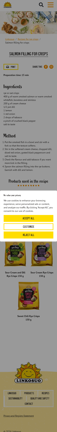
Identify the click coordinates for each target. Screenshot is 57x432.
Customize (28, 226)
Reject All (28, 235)
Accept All (28, 218)
